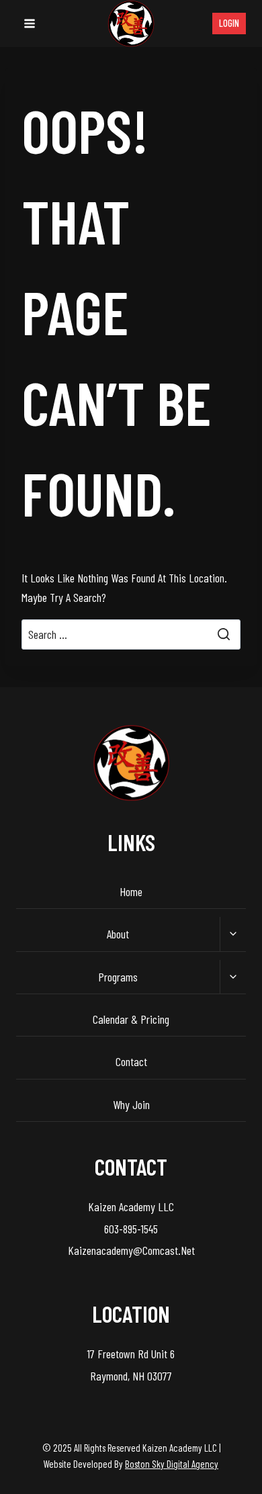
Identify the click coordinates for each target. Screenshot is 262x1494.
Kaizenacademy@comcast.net (131, 1250)
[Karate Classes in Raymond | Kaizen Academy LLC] (131, 23)
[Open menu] (29, 23)
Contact (131, 1061)
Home (131, 891)
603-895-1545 (131, 1228)
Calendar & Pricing (131, 1019)
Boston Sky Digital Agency (171, 1464)
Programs (118, 976)
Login (229, 23)
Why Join (131, 1104)
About (118, 933)
